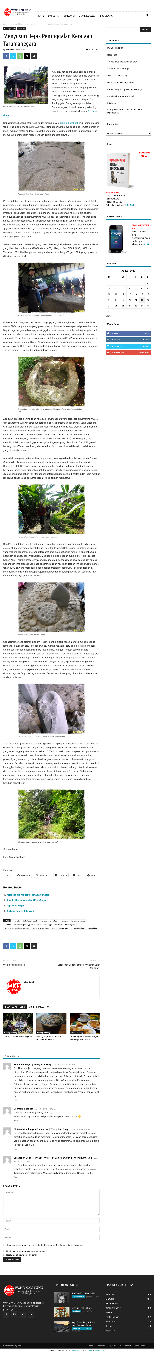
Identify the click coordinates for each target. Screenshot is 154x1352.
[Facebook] (6, 56)
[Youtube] (31, 1315)
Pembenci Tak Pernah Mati (84, 1293)
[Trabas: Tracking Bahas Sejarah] (18, 1023)
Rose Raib (112, 55)
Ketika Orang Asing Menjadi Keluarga (124, 89)
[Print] (34, 56)
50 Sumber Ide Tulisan (82, 1308)
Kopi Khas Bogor (15, 905)
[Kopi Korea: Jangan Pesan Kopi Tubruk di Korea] (61, 1326)
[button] (147, 15)
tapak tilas (92, 928)
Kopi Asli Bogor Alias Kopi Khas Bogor (26, 900)
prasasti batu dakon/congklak (17, 928)
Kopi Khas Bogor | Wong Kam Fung (32, 1064)
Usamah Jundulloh (23, 1108)
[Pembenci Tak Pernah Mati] (61, 1297)
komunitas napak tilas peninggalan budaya (23, 924)
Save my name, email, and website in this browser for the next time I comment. (45, 1245)
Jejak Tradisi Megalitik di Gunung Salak (27, 894)
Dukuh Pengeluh (115, 48)
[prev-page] (5, 1045)
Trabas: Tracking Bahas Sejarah (17, 1036)
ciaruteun (54, 921)
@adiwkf (10, 49)
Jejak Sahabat (87, 15)
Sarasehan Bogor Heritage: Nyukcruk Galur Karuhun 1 (79, 966)
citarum (64, 921)
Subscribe (144, 352)
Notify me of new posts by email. (21, 1255)
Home (40, 15)
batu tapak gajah (30, 921)
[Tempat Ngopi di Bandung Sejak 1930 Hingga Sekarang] (85, 1023)
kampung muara (78, 921)
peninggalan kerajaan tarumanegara (59, 924)
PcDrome (88, 1350)
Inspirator (76, 1311)
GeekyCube (99, 1350)
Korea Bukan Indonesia (82, 1328)
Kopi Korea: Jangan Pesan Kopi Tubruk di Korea (83, 1323)
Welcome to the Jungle (118, 75)
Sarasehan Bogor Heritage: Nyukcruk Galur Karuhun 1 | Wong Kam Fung (53, 1157)
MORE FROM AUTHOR (39, 1007)
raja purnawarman (60, 928)
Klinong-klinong (18, 24)
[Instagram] (14, 1314)
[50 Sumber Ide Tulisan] (61, 1312)
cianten (44, 921)
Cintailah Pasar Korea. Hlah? (120, 96)
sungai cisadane (78, 928)
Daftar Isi (54, 15)
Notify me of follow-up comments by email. (26, 1251)
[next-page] (10, 1045)
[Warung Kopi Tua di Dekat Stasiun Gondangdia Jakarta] (51, 1023)
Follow (145, 340)
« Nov (108, 315)
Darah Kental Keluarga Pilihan (121, 82)
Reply (16, 1100)
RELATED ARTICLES (15, 1007)
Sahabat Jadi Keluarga (118, 68)
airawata (16, 921)
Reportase (21, 28)
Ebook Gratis (108, 15)
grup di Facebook (69, 122)
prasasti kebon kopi (41, 928)
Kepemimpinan (78, 1297)
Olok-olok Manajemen (14, 964)
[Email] (27, 56)
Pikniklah (111, 103)
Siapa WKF (69, 15)
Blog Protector (76, 1350)
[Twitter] (13, 56)
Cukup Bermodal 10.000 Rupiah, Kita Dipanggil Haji (124, 111)
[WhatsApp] (20, 56)
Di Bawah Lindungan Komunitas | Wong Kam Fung (41, 1129)
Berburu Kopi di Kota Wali (20, 911)
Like (147, 333)
